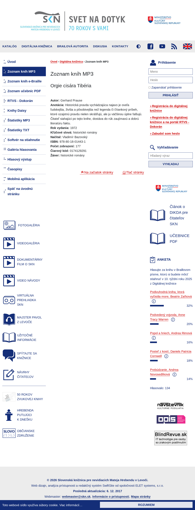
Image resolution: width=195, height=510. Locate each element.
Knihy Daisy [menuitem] (16, 110)
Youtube (162, 46)
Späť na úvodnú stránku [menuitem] (20, 191)
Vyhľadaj (171, 164)
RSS (174, 46)
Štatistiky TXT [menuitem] (18, 130)
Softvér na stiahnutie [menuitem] (23, 140)
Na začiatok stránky (98, 172)
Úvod (53, 61)
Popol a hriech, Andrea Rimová (171, 333)
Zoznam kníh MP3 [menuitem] (21, 71)
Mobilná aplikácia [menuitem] (21, 179)
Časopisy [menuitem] (14, 169)
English (187, 46)
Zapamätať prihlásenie (166, 87)
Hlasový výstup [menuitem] (19, 159)
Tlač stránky (135, 172)
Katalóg (9, 46)
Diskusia (100, 46)
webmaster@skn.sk (76, 496)
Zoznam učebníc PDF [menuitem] (24, 91)
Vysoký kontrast (138, 46)
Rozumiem (146, 504)
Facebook (150, 46)
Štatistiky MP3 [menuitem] (18, 120)
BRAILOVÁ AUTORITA (72, 46)
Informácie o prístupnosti (110, 496)
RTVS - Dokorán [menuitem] (20, 101)
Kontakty (120, 46)
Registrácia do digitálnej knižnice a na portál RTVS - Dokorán (169, 122)
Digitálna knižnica (37, 46)
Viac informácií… (70, 505)
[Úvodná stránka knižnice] (97, 20)
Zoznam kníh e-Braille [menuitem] (24, 81)
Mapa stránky (141, 496)
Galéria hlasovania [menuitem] (22, 150)
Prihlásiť (171, 95)
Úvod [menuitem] (11, 62)
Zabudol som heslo (166, 133)
